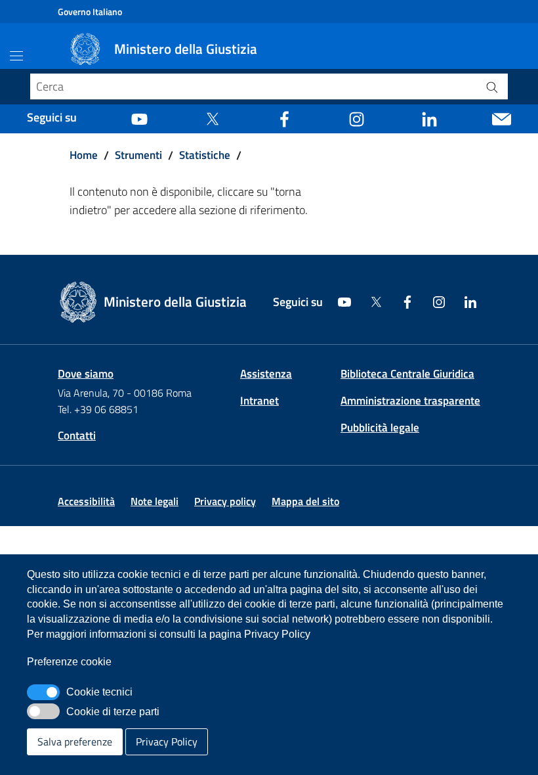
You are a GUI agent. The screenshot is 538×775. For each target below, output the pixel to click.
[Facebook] (284, 117)
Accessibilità (86, 501)
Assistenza (266, 373)
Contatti (77, 435)
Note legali (154, 501)
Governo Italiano (90, 11)
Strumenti (138, 155)
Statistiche (204, 155)
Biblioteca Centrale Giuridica (407, 373)
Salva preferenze (74, 741)
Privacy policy (225, 501)
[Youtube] (139, 117)
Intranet (259, 400)
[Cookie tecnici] (43, 692)
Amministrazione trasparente (410, 400)
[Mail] (501, 117)
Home (84, 155)
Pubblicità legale (380, 427)
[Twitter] (212, 117)
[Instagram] (356, 117)
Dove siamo (86, 373)
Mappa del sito (305, 501)
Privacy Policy (166, 741)
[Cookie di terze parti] (43, 711)
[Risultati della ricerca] (492, 87)
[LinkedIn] (429, 117)
